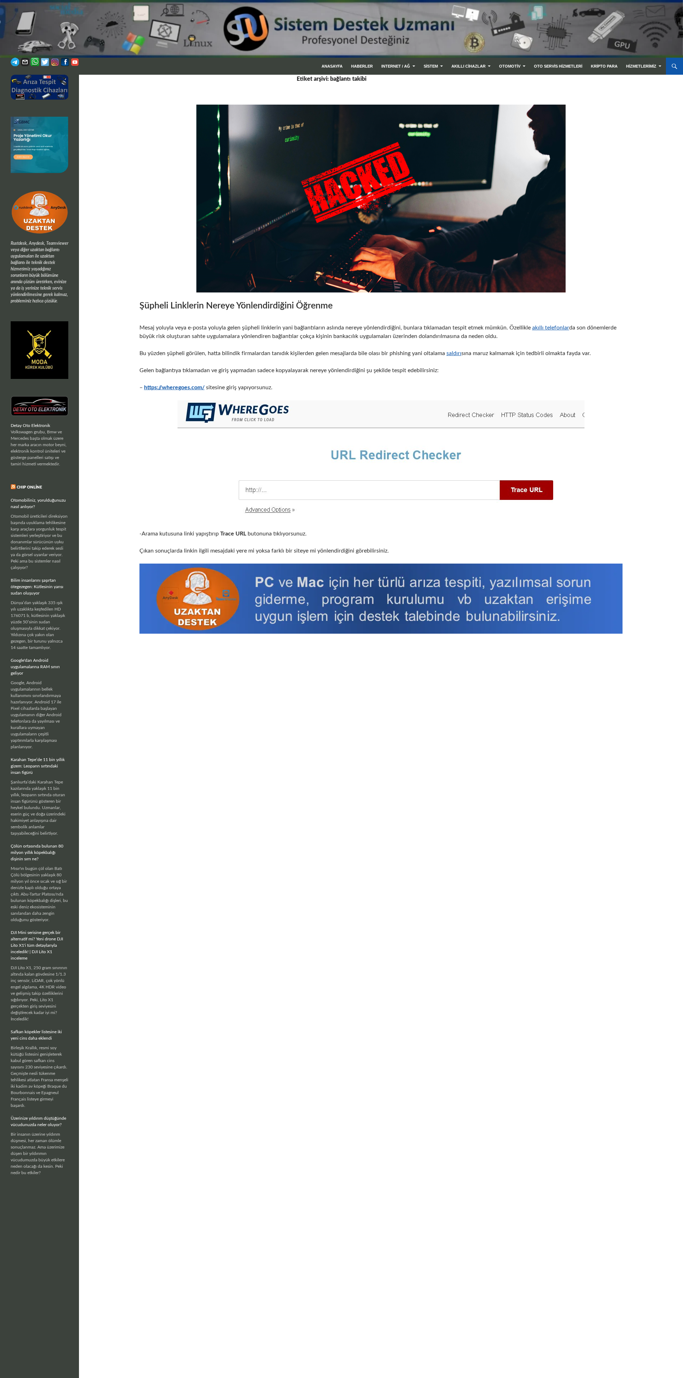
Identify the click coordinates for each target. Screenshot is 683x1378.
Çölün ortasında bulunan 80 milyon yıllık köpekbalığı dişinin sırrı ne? (37, 852)
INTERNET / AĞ (395, 66)
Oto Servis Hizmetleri (558, 66)
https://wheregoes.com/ (174, 387)
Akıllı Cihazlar (468, 66)
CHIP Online (29, 487)
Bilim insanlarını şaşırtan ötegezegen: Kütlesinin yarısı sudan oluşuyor (37, 586)
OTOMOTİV (509, 66)
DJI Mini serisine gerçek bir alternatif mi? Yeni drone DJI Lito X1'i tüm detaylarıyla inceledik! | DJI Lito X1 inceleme (37, 945)
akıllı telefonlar (550, 328)
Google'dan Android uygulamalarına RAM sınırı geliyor (35, 666)
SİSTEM (431, 66)
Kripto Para (604, 66)
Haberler (362, 66)
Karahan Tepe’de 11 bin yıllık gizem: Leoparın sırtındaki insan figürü (38, 766)
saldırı (453, 353)
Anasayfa (332, 66)
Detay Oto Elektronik (30, 425)
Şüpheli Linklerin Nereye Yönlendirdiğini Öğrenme (236, 305)
